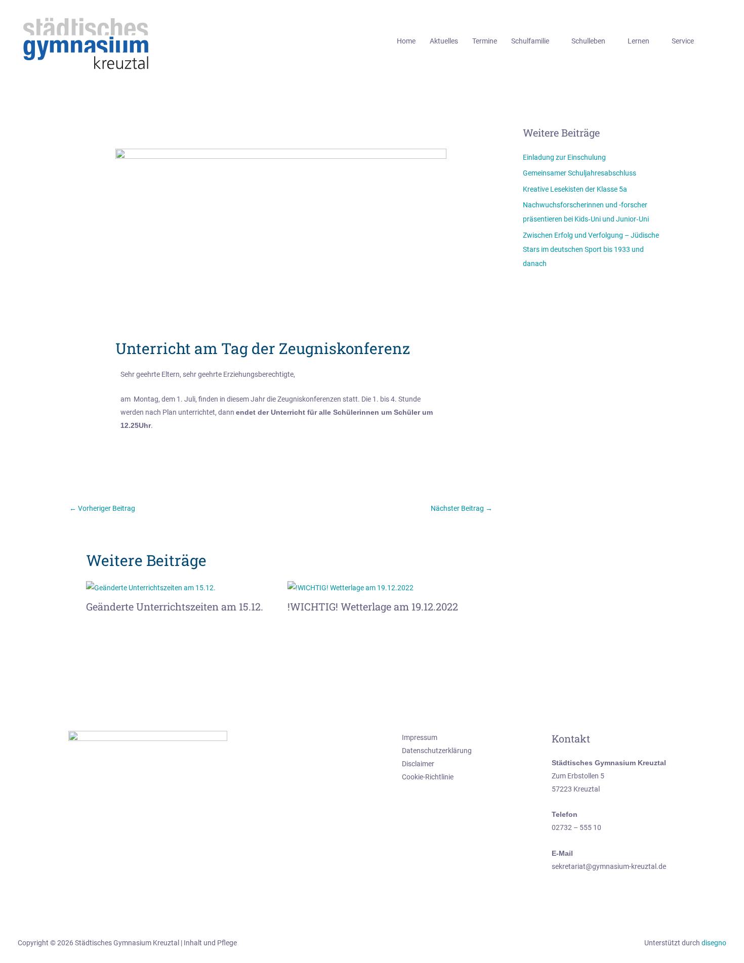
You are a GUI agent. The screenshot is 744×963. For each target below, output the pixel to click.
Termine (484, 41)
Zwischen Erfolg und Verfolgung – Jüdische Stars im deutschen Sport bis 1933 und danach (591, 249)
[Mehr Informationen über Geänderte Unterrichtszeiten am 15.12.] (151, 587)
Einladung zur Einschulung (564, 157)
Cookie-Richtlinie (427, 777)
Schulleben (588, 41)
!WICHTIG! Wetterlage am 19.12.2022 (372, 606)
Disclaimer (418, 764)
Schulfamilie (530, 41)
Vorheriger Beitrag (102, 508)
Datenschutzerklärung (437, 751)
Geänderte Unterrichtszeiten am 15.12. (174, 606)
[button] (722, 41)
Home (406, 41)
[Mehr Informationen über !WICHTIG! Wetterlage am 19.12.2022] (350, 587)
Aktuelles (444, 41)
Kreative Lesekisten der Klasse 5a (575, 189)
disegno (713, 943)
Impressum (419, 737)
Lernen (638, 41)
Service (683, 41)
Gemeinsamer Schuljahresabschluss (579, 173)
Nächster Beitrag (461, 508)
